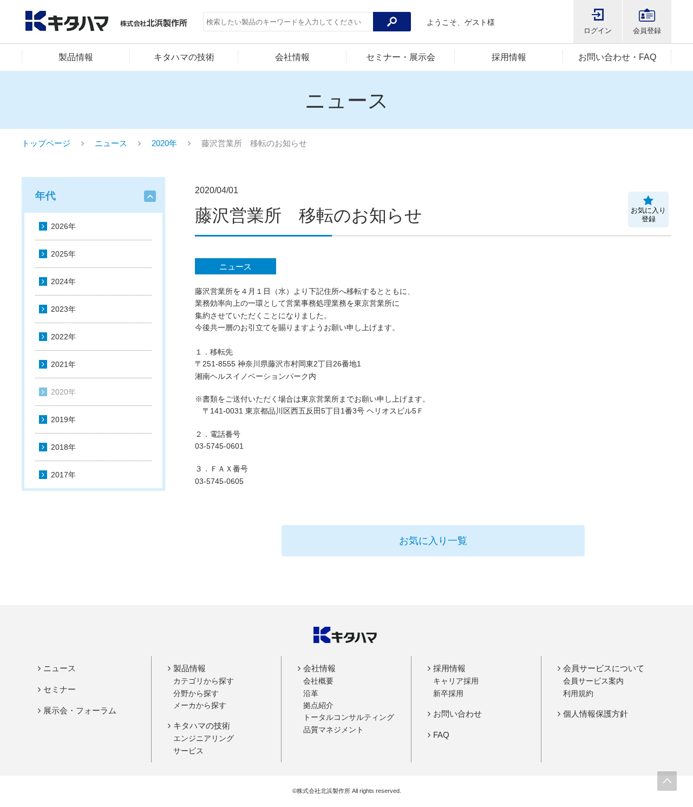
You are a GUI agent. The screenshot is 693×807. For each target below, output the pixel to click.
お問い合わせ (457, 713)
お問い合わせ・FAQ (617, 57)
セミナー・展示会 (400, 57)
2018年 (63, 447)
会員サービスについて (603, 668)
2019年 (63, 419)
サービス (188, 750)
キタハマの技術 (184, 57)
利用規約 (578, 693)
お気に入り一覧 (433, 540)
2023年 (63, 309)
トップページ (46, 143)
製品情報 (75, 57)
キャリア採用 (456, 681)
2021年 (63, 364)
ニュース (111, 143)
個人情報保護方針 (595, 713)
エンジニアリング (203, 738)
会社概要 (318, 681)
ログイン (598, 31)
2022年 (63, 336)
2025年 (63, 254)
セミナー (59, 689)
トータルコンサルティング (348, 717)
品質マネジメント (333, 729)
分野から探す (196, 693)
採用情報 (509, 57)
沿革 (310, 693)
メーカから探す (199, 705)
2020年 (164, 143)
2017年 (63, 474)
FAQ (441, 734)
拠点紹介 (318, 705)
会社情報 (292, 57)
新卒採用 (448, 693)
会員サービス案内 (593, 681)
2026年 (63, 226)
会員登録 (647, 31)
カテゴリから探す (203, 681)
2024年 (63, 281)
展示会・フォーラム (79, 710)
